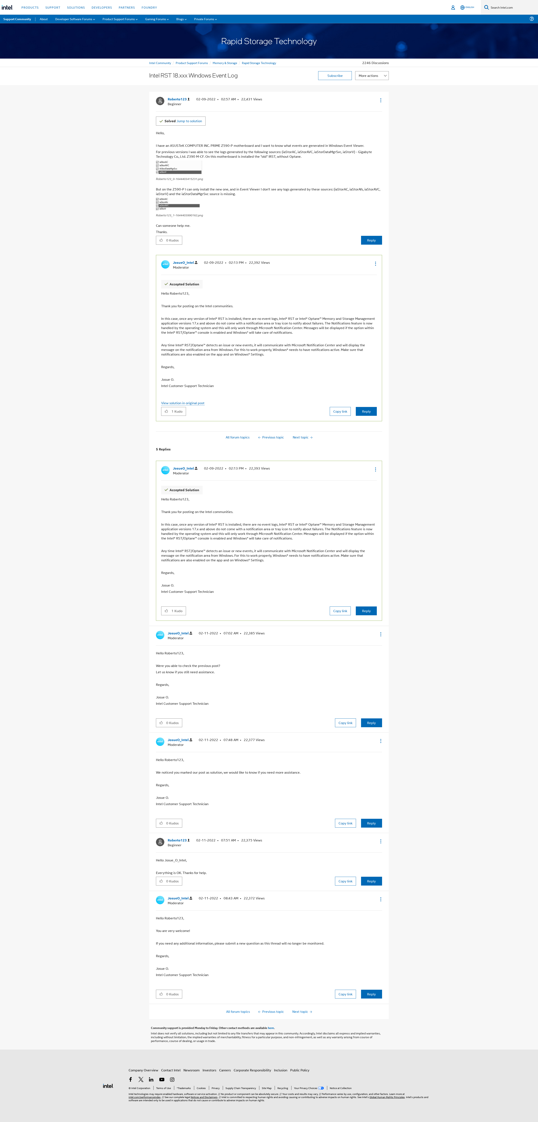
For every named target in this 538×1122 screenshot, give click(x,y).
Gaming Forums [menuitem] (155, 19)
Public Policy (299, 1070)
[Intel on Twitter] (141, 1079)
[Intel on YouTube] (161, 1079)
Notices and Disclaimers (204, 1097)
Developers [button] (102, 7)
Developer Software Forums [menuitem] (73, 19)
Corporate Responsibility (252, 1070)
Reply (371, 240)
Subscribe (335, 75)
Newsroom (191, 1070)
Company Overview (143, 1070)
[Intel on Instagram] (172, 1079)
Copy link (340, 411)
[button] (380, 100)
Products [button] (30, 7)
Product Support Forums (192, 62)
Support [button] (52, 7)
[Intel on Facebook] (130, 1079)
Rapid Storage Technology (259, 62)
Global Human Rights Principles (387, 1097)
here (271, 1027)
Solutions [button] (76, 7)
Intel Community (160, 62)
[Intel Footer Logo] (108, 1085)
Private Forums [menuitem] (204, 19)
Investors (209, 1070)
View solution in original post (182, 402)
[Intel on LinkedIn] (151, 1079)
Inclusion (280, 1070)
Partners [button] (127, 7)
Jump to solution (183, 120)
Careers (225, 1070)
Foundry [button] (149, 7)
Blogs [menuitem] (180, 19)
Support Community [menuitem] (17, 19)
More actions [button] (368, 75)
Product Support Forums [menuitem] (119, 19)
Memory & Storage (225, 62)
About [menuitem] (44, 19)
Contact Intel (171, 1070)
